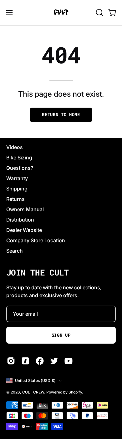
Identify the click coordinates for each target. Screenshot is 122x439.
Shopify (75, 392)
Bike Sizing (19, 157)
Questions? (19, 168)
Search (14, 251)
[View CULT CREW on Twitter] (54, 361)
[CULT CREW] (61, 12)
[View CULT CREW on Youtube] (68, 361)
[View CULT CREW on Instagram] (11, 361)
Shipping (17, 188)
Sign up (61, 335)
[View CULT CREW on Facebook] (39, 361)
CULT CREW (33, 392)
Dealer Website (24, 230)
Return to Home (61, 114)
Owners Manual (25, 209)
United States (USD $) (35, 380)
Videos (14, 147)
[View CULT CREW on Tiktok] (25, 361)
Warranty (17, 178)
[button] (98, 12)
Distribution (20, 220)
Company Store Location (35, 240)
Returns (15, 199)
